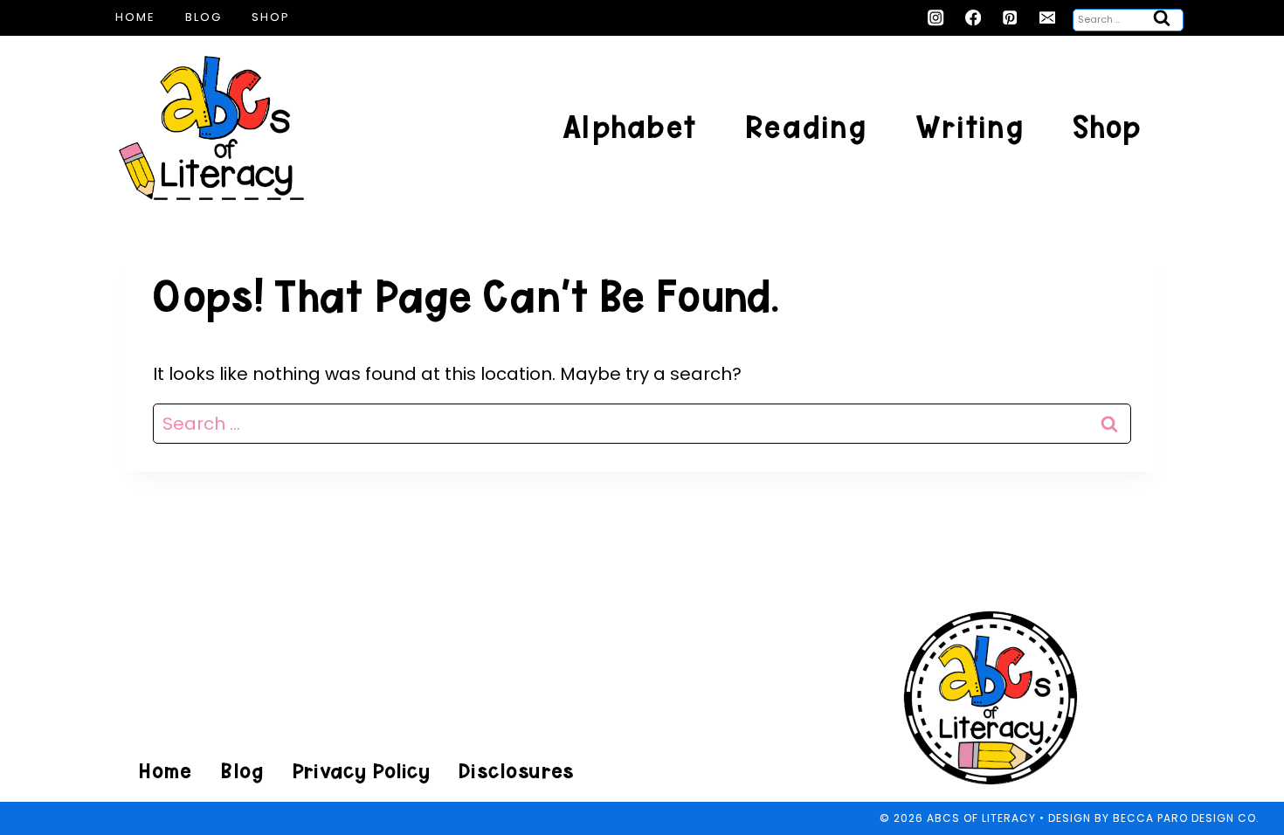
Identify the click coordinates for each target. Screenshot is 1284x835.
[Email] (1048, 18)
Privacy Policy (361, 770)
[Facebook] (973, 18)
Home (135, 17)
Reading (805, 127)
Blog (203, 17)
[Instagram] (936, 18)
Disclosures (516, 770)
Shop (271, 17)
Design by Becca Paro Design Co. (1154, 818)
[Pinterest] (1010, 18)
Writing (969, 127)
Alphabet (629, 127)
